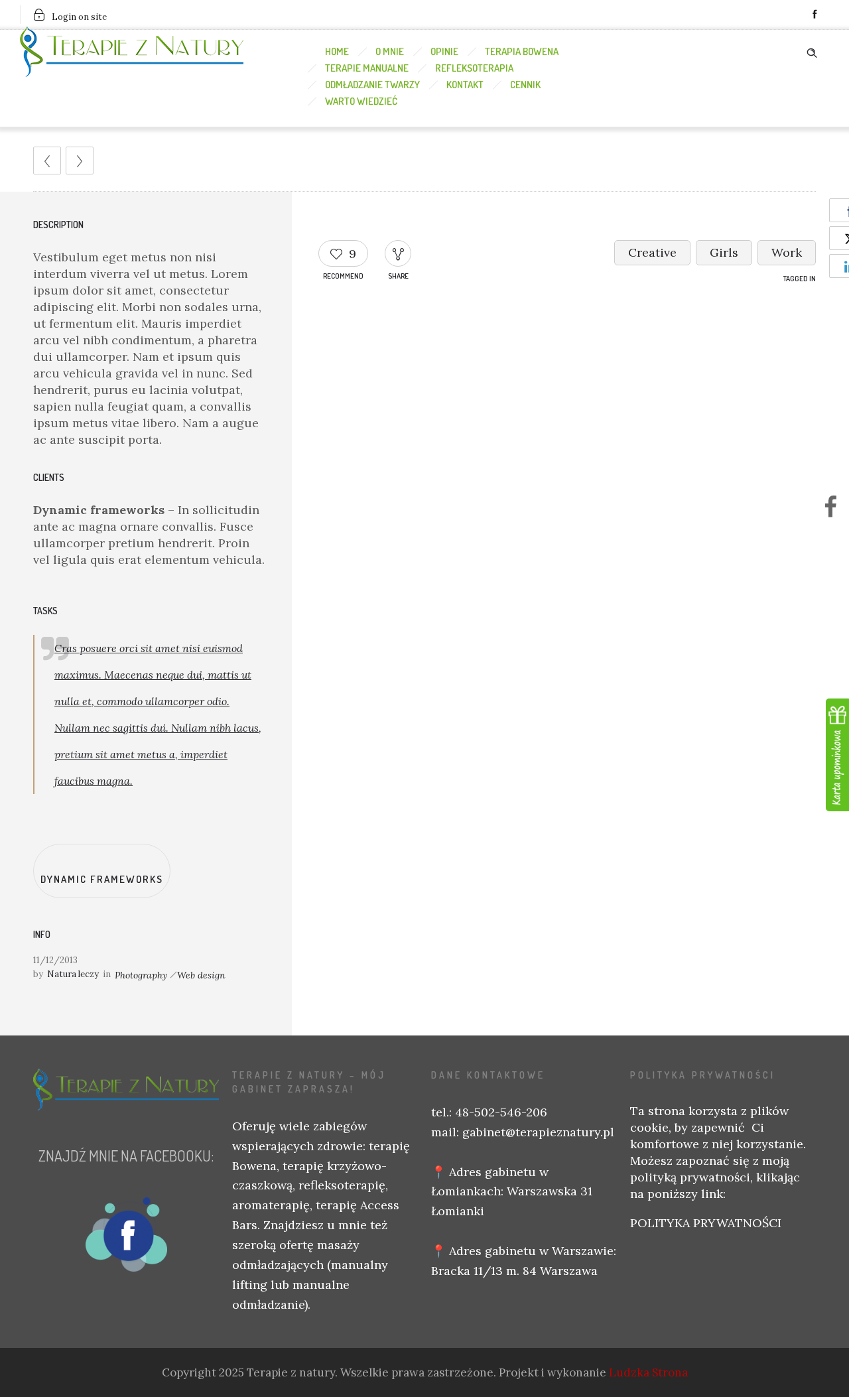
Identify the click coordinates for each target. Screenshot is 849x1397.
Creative (652, 252)
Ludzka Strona (648, 1372)
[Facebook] (814, 14)
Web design (201, 975)
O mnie (389, 51)
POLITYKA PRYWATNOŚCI (705, 1223)
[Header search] (811, 50)
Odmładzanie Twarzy (372, 84)
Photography (141, 975)
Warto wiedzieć (361, 101)
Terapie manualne (367, 68)
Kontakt (465, 84)
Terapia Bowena (521, 51)
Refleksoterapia (474, 68)
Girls (724, 252)
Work (786, 252)
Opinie (444, 51)
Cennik (525, 84)
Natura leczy (73, 974)
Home (337, 51)
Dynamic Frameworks (101, 879)
